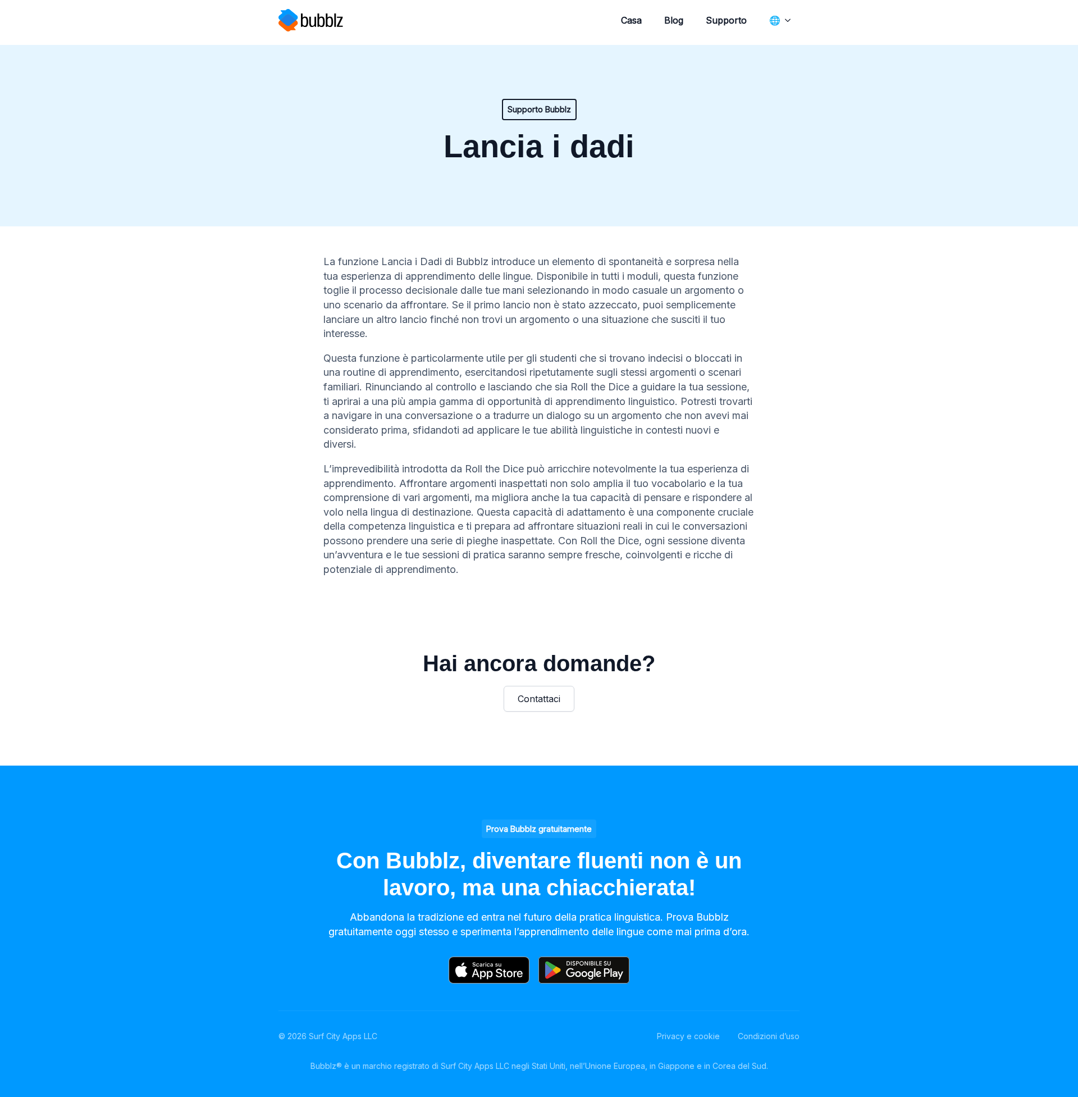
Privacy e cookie (688, 1036)
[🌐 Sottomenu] (790, 20)
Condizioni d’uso (769, 1036)
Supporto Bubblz (539, 109)
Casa (631, 20)
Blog (673, 20)
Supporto (726, 20)
